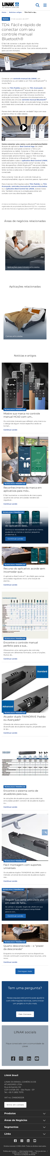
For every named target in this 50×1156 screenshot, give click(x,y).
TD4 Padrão (15, 88)
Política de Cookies (10, 1151)
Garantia (34, 1153)
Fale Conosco (25, 1014)
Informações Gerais (26, 1151)
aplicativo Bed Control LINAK (34, 160)
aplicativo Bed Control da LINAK (20, 189)
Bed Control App (27, 146)
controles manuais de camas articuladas (29, 186)
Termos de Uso (40, 1151)
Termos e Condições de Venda (24, 1154)
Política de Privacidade (20, 1153)
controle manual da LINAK (25, 79)
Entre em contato (15, 1105)
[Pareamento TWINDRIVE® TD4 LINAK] (25, 128)
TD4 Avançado (36, 88)
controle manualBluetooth (34, 100)
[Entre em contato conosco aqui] (45, 832)
